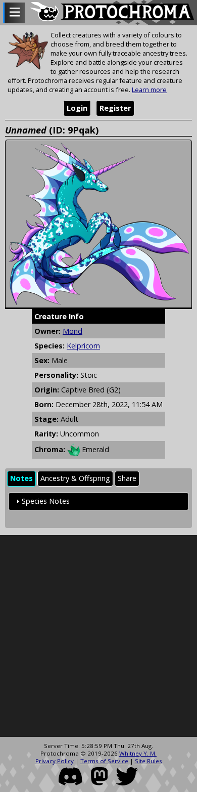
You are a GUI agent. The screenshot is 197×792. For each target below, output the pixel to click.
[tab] (21, 479)
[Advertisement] (98, 636)
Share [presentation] (127, 478)
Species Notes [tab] (46, 501)
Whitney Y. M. (138, 753)
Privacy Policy (54, 761)
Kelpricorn (83, 345)
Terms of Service (104, 761)
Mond (72, 331)
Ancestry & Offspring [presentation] (75, 478)
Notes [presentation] (21, 478)
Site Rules (148, 761)
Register (115, 108)
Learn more (149, 89)
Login (77, 108)
